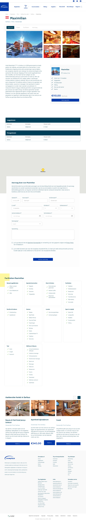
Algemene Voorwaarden (34, 242)
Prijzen (18, 27)
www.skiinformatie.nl (57, 485)
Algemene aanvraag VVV (73, 485)
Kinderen (46, 205)
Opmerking (15, 229)
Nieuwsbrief (62, 6)
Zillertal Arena (41, 506)
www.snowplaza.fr (56, 497)
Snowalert (70, 481)
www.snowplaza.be (57, 486)
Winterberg (70, 458)
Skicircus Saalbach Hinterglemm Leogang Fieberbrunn (43, 500)
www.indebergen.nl (57, 481)
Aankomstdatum (16, 213)
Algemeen (10, 27)
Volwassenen (63, 205)
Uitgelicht (53, 6)
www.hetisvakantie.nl (57, 483)
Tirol (18, 14)
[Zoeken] (81, 6)
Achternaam (52, 197)
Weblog (45, 6)
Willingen (70, 471)
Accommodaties (35, 6)
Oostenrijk (12, 14)
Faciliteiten (26, 27)
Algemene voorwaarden (34, 515)
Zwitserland (55, 466)
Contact (69, 515)
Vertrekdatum (47, 213)
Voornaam (25, 197)
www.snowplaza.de (57, 490)
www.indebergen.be (57, 494)
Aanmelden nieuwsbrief (73, 483)
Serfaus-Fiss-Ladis (25, 14)
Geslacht (14, 197)
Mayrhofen (70, 462)
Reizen (39, 464)
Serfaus (32, 14)
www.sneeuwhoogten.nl (58, 488)
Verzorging (15, 221)
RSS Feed (70, 488)
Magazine (78, 6)
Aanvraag (34, 27)
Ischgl (69, 460)
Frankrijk (55, 462)
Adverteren (63, 515)
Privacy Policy (70, 242)
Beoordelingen (70, 6)
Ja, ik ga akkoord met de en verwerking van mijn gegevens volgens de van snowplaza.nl (44, 243)
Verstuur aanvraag (43, 259)
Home (7, 14)
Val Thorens (70, 467)
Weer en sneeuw (26, 7)
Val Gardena (40, 496)
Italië (54, 464)
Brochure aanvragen (72, 486)
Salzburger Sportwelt (42, 489)
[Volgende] (79, 397)
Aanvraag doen (65, 100)
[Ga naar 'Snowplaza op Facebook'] (73, 1)
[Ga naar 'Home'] (4, 6)
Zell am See (70, 464)
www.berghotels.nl (57, 495)
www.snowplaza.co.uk (57, 492)
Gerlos (69, 473)
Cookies (57, 515)
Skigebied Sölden (41, 504)
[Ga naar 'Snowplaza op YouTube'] (77, 1)
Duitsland (55, 460)
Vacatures (75, 515)
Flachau (69, 466)
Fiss (69, 474)
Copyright (43, 515)
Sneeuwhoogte (41, 462)
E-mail (13, 205)
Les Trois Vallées (41, 488)
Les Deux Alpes (41, 503)
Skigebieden (17, 6)
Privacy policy (50, 515)
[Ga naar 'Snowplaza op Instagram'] (80, 1)
